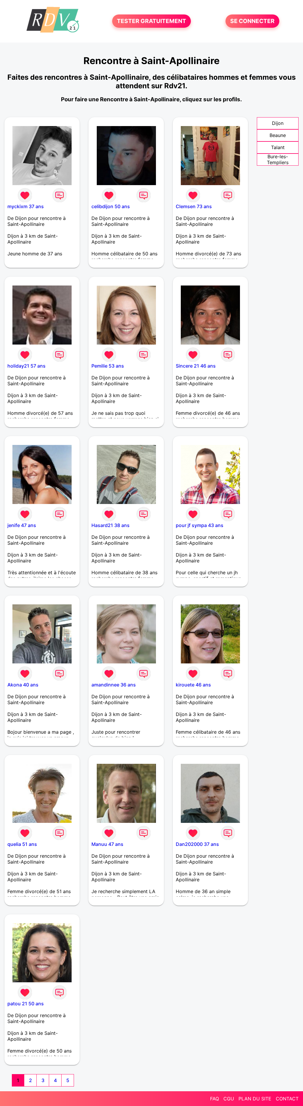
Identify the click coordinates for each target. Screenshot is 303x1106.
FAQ (214, 1099)
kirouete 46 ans (193, 685)
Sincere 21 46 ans (196, 366)
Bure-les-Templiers (278, 159)
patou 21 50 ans (25, 1004)
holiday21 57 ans (26, 366)
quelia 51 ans (22, 844)
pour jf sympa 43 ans (199, 525)
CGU (228, 1099)
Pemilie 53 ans (107, 366)
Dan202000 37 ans (197, 844)
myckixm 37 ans (25, 206)
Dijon (277, 123)
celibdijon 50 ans (110, 206)
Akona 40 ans (22, 685)
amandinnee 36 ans (113, 685)
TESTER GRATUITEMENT (151, 21)
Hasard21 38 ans (110, 525)
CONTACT (287, 1099)
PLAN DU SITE (254, 1099)
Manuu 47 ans (107, 844)
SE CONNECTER (252, 21)
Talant (278, 147)
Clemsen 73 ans (194, 206)
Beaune (278, 135)
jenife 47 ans (21, 525)
